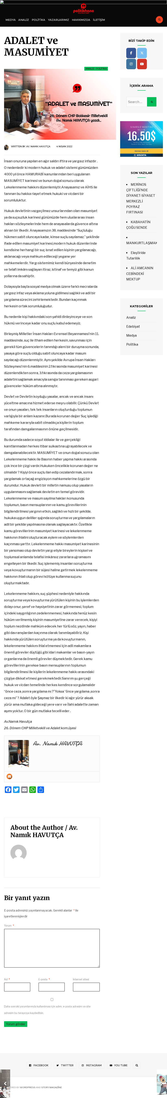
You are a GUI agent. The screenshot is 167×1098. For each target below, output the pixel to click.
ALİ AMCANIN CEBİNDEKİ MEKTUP (139, 273)
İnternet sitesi (81, 979)
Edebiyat (133, 326)
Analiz (23, 19)
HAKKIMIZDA (81, 19)
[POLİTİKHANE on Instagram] (131, 64)
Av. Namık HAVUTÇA (38, 146)
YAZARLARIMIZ (58, 19)
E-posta (44, 979)
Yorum (9, 925)
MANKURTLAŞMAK (142, 243)
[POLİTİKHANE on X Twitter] (142, 53)
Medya (10, 19)
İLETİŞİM (99, 19)
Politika (38, 19)
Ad (7, 979)
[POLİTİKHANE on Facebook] (131, 53)
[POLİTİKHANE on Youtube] (142, 64)
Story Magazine (51, 1087)
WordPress (27, 1087)
